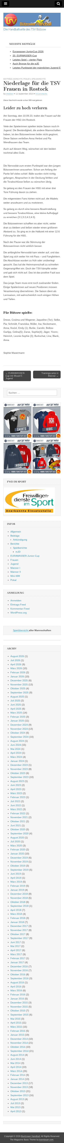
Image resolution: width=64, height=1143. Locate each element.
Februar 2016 (17, 994)
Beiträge (8, 79)
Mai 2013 (15, 1107)
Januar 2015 (17, 1034)
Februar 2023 (17, 797)
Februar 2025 (17, 716)
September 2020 (19, 833)
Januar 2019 (17, 890)
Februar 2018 (17, 918)
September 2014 (19, 1051)
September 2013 (19, 1095)
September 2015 (19, 1014)
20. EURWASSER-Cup (25, 55)
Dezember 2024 (19, 724)
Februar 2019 (17, 885)
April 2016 (15, 986)
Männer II (15, 571)
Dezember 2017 (19, 926)
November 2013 (19, 1087)
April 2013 (15, 1111)
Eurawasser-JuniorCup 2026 (28, 51)
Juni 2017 (15, 942)
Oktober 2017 (17, 934)
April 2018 (15, 910)
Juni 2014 (15, 1059)
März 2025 (16, 712)
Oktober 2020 (17, 829)
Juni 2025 (15, 704)
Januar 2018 (17, 922)
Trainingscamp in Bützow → (49, 374)
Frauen (27, 79)
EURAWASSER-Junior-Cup (24, 555)
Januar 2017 (17, 962)
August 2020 (17, 837)
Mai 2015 (15, 1018)
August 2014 (17, 1055)
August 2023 (17, 781)
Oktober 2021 (17, 821)
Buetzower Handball (30, 1136)
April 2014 (15, 1067)
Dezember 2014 (19, 1038)
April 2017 (15, 950)
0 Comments (41, 93)
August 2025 (17, 696)
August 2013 (17, 1099)
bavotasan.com (46, 1140)
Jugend (14, 563)
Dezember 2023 (19, 765)
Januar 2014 (17, 1079)
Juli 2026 (15, 660)
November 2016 (19, 970)
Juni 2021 (15, 825)
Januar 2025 (17, 720)
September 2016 (19, 978)
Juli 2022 (15, 801)
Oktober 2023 (17, 773)
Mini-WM (15, 576)
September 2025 (19, 692)
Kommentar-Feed (20, 608)
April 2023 (15, 789)
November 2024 (19, 728)
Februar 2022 (17, 813)
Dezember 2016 (19, 966)
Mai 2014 (15, 1063)
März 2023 (16, 793)
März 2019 (16, 881)
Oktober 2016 (17, 974)
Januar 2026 (17, 676)
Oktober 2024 (17, 732)
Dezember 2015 (19, 1002)
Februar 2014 (17, 1075)
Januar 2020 (17, 853)
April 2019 (15, 877)
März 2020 (16, 845)
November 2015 (19, 1006)
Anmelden (15, 600)
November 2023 (19, 769)
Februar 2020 (17, 849)
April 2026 (15, 664)
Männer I (15, 568)
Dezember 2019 (19, 857)
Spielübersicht (21, 630)
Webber (9, 93)
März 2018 (16, 914)
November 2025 (19, 684)
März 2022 (16, 809)
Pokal (13, 580)
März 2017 (16, 954)
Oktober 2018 (17, 902)
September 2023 (19, 777)
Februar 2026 (17, 672)
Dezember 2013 (19, 1083)
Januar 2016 (17, 998)
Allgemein (15, 531)
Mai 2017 (15, 946)
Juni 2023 (15, 785)
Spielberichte (39, 79)
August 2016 (17, 982)
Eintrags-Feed (18, 604)
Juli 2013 (15, 1103)
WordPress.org (18, 612)
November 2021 (19, 817)
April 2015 (15, 1022)
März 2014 (16, 1071)
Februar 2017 (17, 958)
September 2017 (19, 938)
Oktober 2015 (17, 1010)
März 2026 (16, 668)
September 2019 (19, 869)
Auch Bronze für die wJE (26, 63)
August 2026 (17, 656)
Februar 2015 (17, 1030)
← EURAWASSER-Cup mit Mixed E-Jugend (15, 376)
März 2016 (16, 990)
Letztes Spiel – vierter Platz (27, 59)
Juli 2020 (15, 841)
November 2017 (19, 930)
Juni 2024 (15, 744)
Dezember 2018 (19, 893)
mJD (18, 551)
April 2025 (15, 708)
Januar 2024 (17, 761)
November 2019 (19, 861)
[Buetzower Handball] (32, 18)
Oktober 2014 (17, 1047)
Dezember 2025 (19, 680)
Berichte (18, 79)
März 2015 (16, 1026)
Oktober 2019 (17, 865)
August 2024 (17, 741)
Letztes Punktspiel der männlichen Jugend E (37, 67)
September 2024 (19, 736)
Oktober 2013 (17, 1091)
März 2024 (16, 757)
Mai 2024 (15, 749)
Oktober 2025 (17, 688)
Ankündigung (20, 539)
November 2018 (19, 898)
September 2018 (19, 906)
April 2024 (15, 752)
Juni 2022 (15, 805)
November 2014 (19, 1042)
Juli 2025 (15, 700)
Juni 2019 (15, 873)
